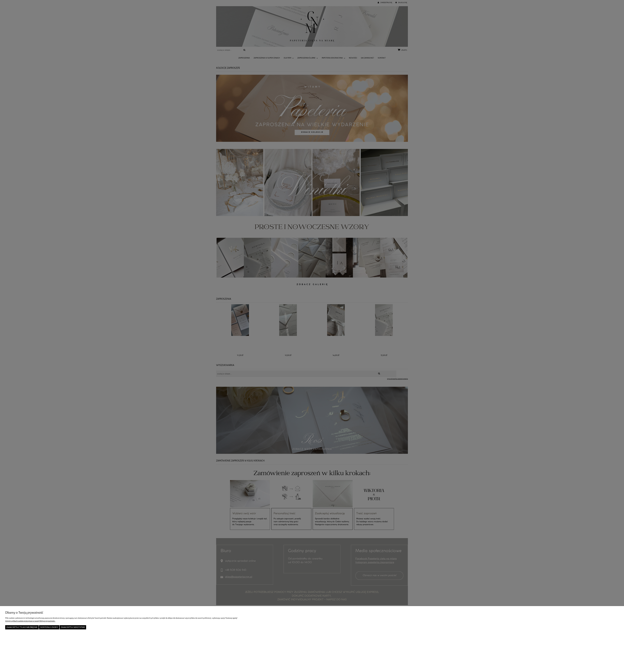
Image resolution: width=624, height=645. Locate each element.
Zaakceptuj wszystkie (73, 627)
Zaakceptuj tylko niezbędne (22, 627)
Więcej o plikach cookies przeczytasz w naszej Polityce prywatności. (30, 621)
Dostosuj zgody (49, 627)
